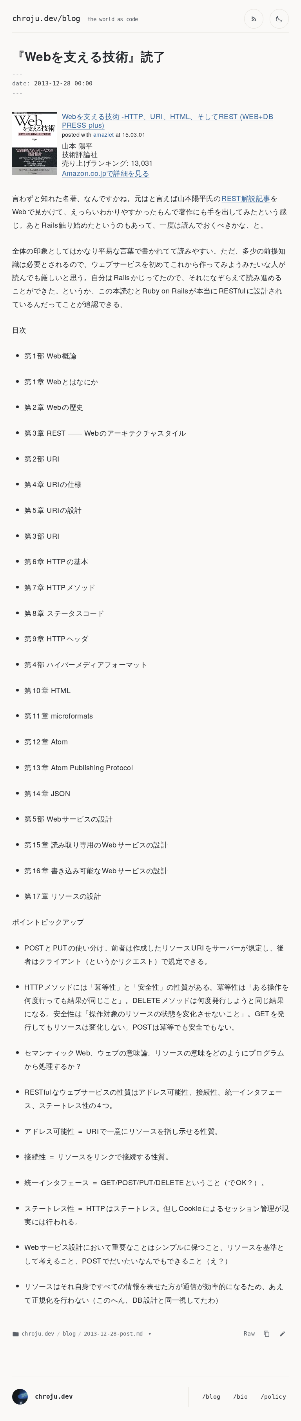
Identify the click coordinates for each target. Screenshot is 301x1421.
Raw (249, 1333)
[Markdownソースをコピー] (267, 1334)
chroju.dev (38, 1333)
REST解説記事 (245, 198)
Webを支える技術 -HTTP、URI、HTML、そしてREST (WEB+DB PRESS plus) (167, 120)
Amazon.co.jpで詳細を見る (105, 173)
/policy (273, 1396)
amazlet (103, 134)
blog (69, 1333)
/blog (211, 1396)
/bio (240, 1396)
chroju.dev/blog (46, 18)
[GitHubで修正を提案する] (282, 1334)
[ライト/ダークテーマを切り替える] (279, 19)
